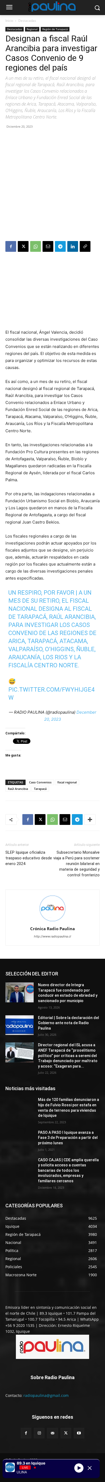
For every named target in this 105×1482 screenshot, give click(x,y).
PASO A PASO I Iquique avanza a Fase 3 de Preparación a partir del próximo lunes (68, 1137)
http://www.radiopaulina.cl (52, 936)
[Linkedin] (72, 246)
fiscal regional (67, 782)
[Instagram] (39, 1433)
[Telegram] (60, 246)
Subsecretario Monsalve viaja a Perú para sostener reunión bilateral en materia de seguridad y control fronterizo (76, 863)
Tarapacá (40, 789)
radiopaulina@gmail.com (46, 1395)
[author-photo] (52, 921)
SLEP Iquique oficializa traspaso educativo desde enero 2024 (28, 858)
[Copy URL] (85, 246)
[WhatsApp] (35, 246)
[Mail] (52, 1433)
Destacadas (27, 20)
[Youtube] (79, 1433)
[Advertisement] (52, 185)
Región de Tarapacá (55, 29)
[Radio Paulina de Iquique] (52, 6)
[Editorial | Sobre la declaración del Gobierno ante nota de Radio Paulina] (19, 1025)
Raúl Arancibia (18, 789)
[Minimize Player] (89, 1468)
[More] (90, 819)
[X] (23, 246)
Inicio (9, 20)
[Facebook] (10, 246)
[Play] (79, 1468)
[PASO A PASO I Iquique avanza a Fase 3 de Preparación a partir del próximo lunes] (19, 1140)
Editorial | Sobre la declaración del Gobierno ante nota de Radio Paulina (68, 1023)
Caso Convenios (40, 782)
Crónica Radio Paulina (52, 928)
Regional (32, 29)
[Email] (48, 246)
